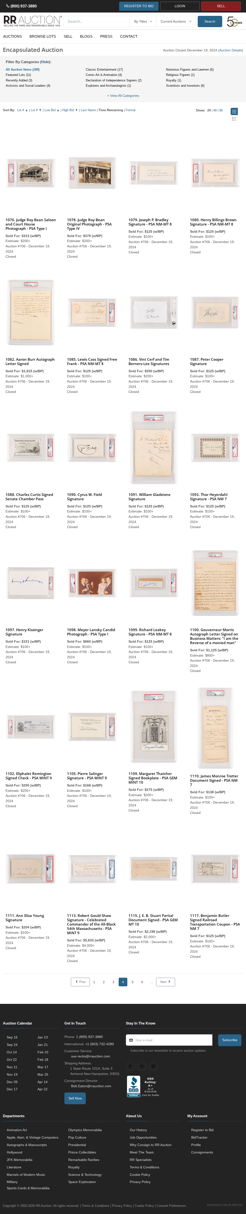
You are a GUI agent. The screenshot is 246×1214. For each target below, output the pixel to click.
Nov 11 (12, 1067)
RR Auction (43, 1206)
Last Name (88, 110)
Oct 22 (12, 1059)
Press (106, 36)
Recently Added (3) (19, 80)
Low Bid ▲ (52, 110)
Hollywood (14, 1152)
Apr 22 (42, 1089)
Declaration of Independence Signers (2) (113, 80)
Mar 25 (42, 1074)
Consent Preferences (171, 1206)
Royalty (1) (173, 80)
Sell (68, 36)
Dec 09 (12, 1082)
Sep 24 (12, 1045)
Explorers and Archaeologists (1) (108, 85)
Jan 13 (42, 1037)
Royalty (74, 1167)
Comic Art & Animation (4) (104, 75)
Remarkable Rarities (83, 1160)
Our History (138, 1130)
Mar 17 (42, 1067)
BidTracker (199, 1137)
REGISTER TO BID (139, 6)
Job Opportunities (143, 1137)
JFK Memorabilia (19, 1160)
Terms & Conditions (144, 1167)
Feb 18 (42, 1059)
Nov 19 (12, 1074)
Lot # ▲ (22, 110)
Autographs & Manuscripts (27, 1145)
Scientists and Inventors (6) (185, 85)
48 (215, 110)
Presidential (77, 1145)
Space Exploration (82, 1182)
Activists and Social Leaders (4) (28, 85)
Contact (128, 36)
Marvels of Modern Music (26, 1175)
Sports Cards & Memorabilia (28, 1188)
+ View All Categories (123, 96)
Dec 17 (12, 1089)
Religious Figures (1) (180, 75)
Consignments (202, 1152)
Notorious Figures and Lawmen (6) (190, 69)
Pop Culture (77, 1137)
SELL (221, 6)
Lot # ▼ (36, 110)
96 (221, 110)
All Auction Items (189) (22, 69)
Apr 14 (42, 1082)
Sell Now (75, 1098)
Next (164, 982)
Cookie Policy (140, 1175)
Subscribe (229, 1040)
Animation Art (17, 1130)
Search (209, 21)
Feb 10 (42, 1052)
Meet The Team (142, 1152)
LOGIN (180, 6)
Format (130, 110)
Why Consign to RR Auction (151, 1145)
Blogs (86, 36)
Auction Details (230, 50)
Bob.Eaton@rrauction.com (91, 1086)
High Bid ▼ (70, 110)
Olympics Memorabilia (85, 1130)
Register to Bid (202, 1130)
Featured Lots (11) (18, 75)
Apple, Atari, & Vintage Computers (32, 1137)
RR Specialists (141, 1160)
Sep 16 (12, 1037)
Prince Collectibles (82, 1152)
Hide (45, 62)
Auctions (12, 36)
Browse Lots (43, 36)
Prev (82, 982)
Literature (14, 1167)
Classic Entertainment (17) (104, 69)
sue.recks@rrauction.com (90, 1056)
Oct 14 (12, 1052)
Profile (196, 1145)
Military (12, 1182)
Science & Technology (85, 1175)
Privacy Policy (140, 1182)
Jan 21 (42, 1045)
